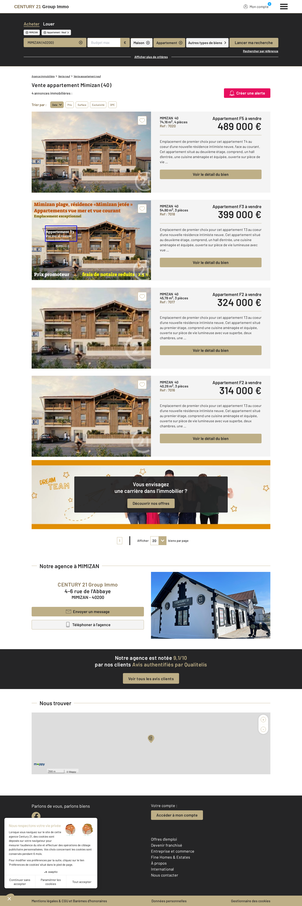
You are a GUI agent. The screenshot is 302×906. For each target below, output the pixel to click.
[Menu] (284, 6)
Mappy (72, 771)
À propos (159, 863)
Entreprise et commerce (172, 851)
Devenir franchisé (166, 845)
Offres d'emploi (164, 839)
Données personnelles (169, 901)
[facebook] (36, 816)
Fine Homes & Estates (170, 857)
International (162, 869)
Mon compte (259, 6)
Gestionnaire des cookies (250, 901)
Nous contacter (164, 875)
